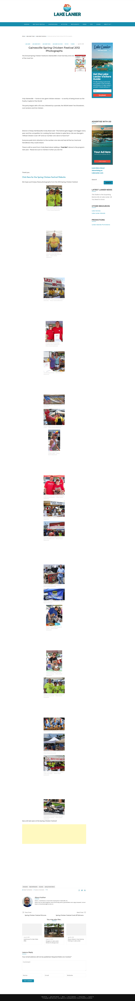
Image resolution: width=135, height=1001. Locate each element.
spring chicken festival (49, 886)
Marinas (26, 24)
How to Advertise (72, 996)
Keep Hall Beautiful (33, 886)
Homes (98, 24)
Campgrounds (52, 24)
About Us (107, 24)
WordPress (89, 998)
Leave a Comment (39, 890)
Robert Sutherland (27, 890)
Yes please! (102, 95)
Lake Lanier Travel (46, 44)
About (63, 996)
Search (94, 180)
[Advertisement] (54, 834)
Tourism (72, 44)
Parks (84, 24)
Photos (66, 44)
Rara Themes (77, 998)
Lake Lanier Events (36, 44)
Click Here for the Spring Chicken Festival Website (44, 177)
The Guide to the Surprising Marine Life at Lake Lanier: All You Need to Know (102, 197)
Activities (64, 24)
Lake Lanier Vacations (58, 44)
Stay (91, 24)
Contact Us (91, 996)
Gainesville (25, 886)
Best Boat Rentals (39, 24)
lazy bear (41, 886)
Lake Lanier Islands (98, 213)
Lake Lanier (27, 44)
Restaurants (75, 24)
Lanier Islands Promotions (101, 225)
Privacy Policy (82, 996)
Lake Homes (96, 211)
